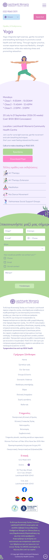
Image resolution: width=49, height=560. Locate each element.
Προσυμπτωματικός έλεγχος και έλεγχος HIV (24, 445)
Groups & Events (24, 374)
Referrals (24, 404)
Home (24, 359)
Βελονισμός (24, 429)
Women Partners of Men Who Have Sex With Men (24, 441)
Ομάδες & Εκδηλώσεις (12, 26)
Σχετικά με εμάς (24, 364)
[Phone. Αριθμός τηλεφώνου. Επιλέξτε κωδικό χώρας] (29, 238)
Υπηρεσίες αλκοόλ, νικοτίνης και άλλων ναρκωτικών (24, 437)
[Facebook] (24, 489)
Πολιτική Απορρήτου (24, 394)
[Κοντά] (45, 556)
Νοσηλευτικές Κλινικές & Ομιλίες (24, 417)
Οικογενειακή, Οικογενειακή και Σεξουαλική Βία (24, 449)
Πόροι (24, 389)
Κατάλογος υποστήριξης (24, 384)
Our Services (24, 369)
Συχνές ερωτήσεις (24, 399)
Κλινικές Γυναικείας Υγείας (24, 421)
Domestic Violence (24, 379)
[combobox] (24, 248)
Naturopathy (24, 425)
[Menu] (44, 5)
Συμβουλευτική (24, 433)
